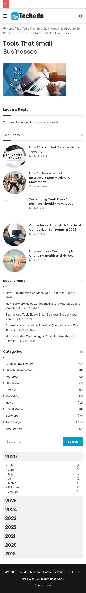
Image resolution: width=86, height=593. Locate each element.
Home (10, 28)
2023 (11, 518)
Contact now (43, 585)
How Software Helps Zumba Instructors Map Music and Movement (50, 177)
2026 (11, 456)
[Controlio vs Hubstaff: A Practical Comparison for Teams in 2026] (14, 234)
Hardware (12, 383)
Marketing (12, 396)
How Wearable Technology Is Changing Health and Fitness (51, 253)
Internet (11, 389)
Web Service (14, 428)
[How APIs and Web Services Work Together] (14, 156)
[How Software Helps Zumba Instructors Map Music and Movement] (14, 182)
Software (12, 415)
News (9, 402)
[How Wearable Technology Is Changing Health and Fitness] (14, 260)
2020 (11, 545)
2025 (11, 500)
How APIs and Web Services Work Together (35, 292)
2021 (10, 536)
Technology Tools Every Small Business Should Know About (51, 201)
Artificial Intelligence (19, 363)
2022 (10, 527)
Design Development (20, 370)
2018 (10, 553)
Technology (13, 422)
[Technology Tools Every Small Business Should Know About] (14, 208)
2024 (11, 509)
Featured (12, 376)
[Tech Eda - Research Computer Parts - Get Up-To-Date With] (27, 16)
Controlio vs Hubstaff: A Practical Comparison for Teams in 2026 (55, 227)
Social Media (14, 409)
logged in (26, 122)
